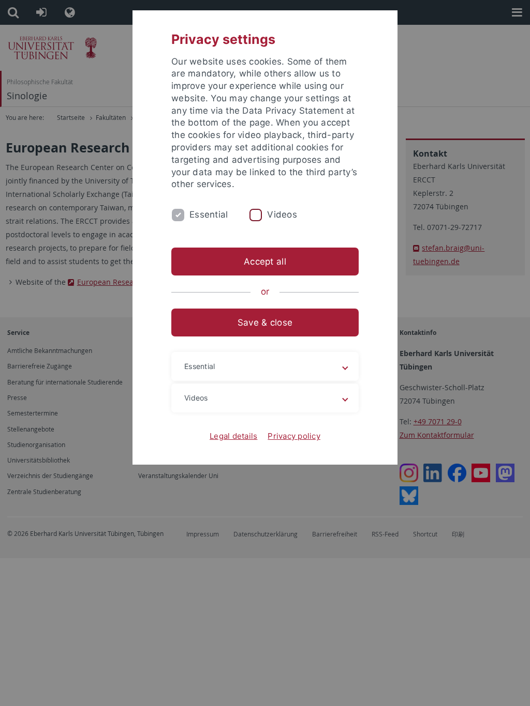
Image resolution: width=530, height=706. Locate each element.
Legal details (233, 436)
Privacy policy (294, 436)
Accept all (265, 261)
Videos (282, 214)
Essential (208, 214)
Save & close (265, 322)
